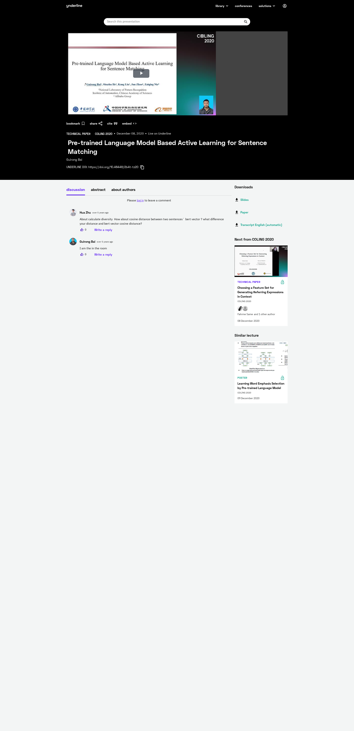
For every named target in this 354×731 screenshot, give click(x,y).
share (93, 123)
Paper (244, 212)
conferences (243, 6)
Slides (244, 199)
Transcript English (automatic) (261, 224)
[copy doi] (144, 167)
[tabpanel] (149, 228)
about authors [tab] (123, 189)
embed (127, 123)
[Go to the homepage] (74, 6)
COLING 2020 (263, 239)
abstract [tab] (98, 189)
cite (109, 123)
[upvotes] (82, 230)
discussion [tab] (75, 189)
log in (140, 200)
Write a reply (103, 229)
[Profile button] (285, 6)
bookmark (73, 123)
